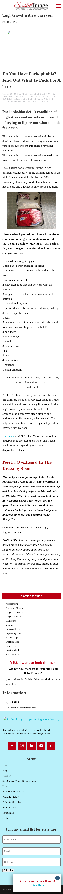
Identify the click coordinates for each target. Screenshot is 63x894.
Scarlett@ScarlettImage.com (22, 708)
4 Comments (40, 101)
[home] (31, 719)
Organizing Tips (21, 101)
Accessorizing (31, 96)
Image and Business (26, 99)
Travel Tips (11, 646)
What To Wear (12, 654)
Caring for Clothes (14, 608)
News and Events (13, 629)
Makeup (9, 625)
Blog (4, 770)
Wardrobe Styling (10, 797)
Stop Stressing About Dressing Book (19, 781)
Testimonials (8, 813)
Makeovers (11, 621)
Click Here (37, 885)
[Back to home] (31, 6)
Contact (5, 818)
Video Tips (7, 776)
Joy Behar (8, 435)
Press (4, 786)
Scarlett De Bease (29, 94)
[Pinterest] (51, 746)
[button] (58, 6)
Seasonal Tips (12, 637)
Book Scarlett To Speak (13, 791)
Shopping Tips (12, 642)
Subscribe (8, 870)
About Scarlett (9, 807)
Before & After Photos (12, 802)
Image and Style (13, 616)
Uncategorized (12, 650)
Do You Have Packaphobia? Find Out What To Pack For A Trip (31, 80)
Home (5, 765)
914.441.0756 (15, 702)
